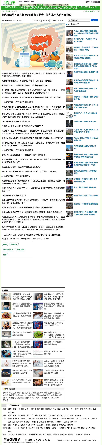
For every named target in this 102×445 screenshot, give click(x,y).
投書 (58, 415)
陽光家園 (79, 434)
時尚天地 (55, 428)
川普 (23, 393)
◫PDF (98, 11)
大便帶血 (14, 244)
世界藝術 (54, 8)
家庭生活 (29, 7)
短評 (49, 415)
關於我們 (61, 440)
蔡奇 (33, 398)
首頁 (22, 5)
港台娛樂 (39, 425)
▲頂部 (93, 440)
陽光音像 (87, 434)
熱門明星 (31, 425)
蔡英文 (38, 398)
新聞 (28, 5)
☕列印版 (86, 11)
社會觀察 (31, 428)
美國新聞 (20, 409)
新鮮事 (47, 5)
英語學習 (47, 8)
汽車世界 (39, 428)
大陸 (26, 409)
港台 (90, 409)
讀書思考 (40, 8)
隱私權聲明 (85, 440)
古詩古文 (93, 7)
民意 (72, 415)
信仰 (94, 409)
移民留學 (47, 428)
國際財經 (48, 409)
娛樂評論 (55, 425)
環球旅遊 (84, 428)
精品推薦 (62, 425)
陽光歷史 (55, 434)
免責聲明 (77, 440)
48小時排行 (73, 24)
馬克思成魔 (35, 393)
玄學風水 (50, 7)
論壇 (60, 5)
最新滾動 (8, 7)
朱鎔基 (9, 393)
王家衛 (56, 398)
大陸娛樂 (16, 425)
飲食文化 (16, 428)
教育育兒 (65, 7)
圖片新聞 (75, 8)
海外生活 (43, 7)
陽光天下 (71, 434)
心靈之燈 (36, 7)
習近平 (50, 393)
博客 (66, 5)
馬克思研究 (47, 434)
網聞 (59, 409)
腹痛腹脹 (20, 249)
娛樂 (54, 5)
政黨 (45, 415)
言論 (14, 415)
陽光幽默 (63, 434)
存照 (67, 415)
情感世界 (24, 428)
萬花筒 (69, 428)
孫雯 (53, 395)
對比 (63, 415)
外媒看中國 (21, 415)
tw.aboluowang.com (26, 1)
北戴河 (11, 398)
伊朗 (5, 393)
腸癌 (5, 244)
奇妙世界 (76, 428)
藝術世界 (79, 7)
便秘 (5, 255)
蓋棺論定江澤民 (22, 434)
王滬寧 (38, 395)
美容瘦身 (86, 7)
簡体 (88, 2)
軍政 (14, 409)
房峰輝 (28, 398)
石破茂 (48, 395)
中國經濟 (56, 393)
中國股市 (31, 395)
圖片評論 (78, 415)
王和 (15, 235)
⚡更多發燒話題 (9, 389)
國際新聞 (40, 409)
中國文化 (72, 7)
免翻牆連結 (95, 2)
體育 (81, 409)
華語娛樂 (24, 425)
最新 (10, 409)
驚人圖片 (11, 434)
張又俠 (15, 395)
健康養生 (15, 7)
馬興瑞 (27, 393)
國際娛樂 (47, 425)
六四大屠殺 (7, 395)
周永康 (50, 398)
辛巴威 (17, 398)
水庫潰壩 (43, 393)
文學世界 (61, 8)
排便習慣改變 (8, 249)
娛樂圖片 (70, 425)
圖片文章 (73, 422)
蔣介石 (5, 398)
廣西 (14, 393)
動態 (36, 415)
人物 (54, 409)
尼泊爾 (5, 400)
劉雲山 (23, 398)
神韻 (18, 393)
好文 (54, 415)
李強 (43, 395)
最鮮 (10, 428)
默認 (61, 20)
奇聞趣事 (62, 428)
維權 (76, 409)
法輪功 (20, 395)
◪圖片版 (92, 11)
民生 (72, 409)
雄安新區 (58, 395)
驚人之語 (30, 415)
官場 (68, 409)
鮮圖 (10, 431)
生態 (85, 409)
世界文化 (33, 8)
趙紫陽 (44, 398)
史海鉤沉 (22, 7)
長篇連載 (68, 8)
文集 (40, 415)
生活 (40, 5)
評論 (34, 5)
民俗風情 (92, 428)
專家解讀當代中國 (35, 434)
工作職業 (58, 7)
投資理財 (25, 8)
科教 (63, 409)
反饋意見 (69, 440)
